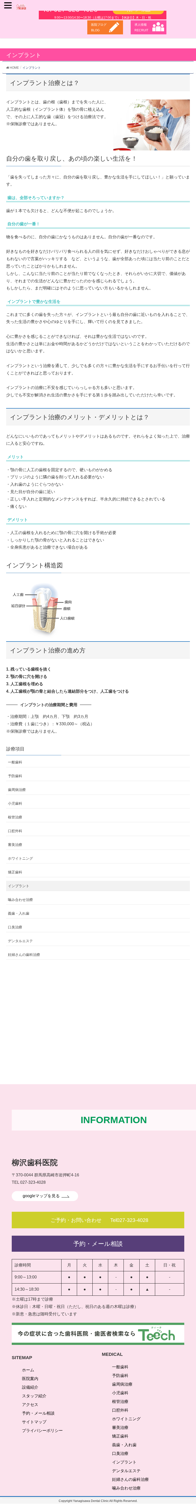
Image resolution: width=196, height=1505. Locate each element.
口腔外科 (15, 831)
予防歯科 (15, 776)
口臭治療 (15, 927)
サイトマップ (34, 1422)
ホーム (28, 1370)
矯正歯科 (15, 872)
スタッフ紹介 (34, 1396)
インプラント (18, 886)
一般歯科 (15, 762)
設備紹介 (30, 1387)
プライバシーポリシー (42, 1430)
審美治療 (15, 845)
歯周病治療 (17, 790)
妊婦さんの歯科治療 (24, 955)
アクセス (30, 1404)
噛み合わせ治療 (20, 900)
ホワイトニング (20, 858)
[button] (8, 6)
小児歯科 (15, 803)
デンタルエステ (20, 941)
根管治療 (15, 817)
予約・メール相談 (38, 1413)
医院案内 (30, 1378)
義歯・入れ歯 (18, 913)
